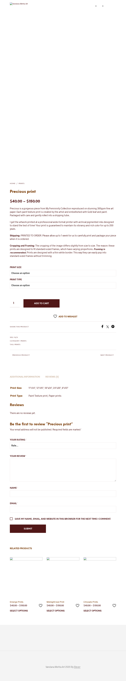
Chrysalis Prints (91, 602)
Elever (77, 667)
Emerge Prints (16, 602)
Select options (19, 611)
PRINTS (21, 184)
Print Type (16, 280)
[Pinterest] (113, 327)
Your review (18, 456)
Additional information (25, 377)
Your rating (18, 440)
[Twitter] (108, 327)
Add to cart (41, 303)
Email (14, 504)
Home (12, 184)
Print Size (15, 267)
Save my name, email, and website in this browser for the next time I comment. (63, 519)
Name (14, 488)
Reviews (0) (52, 377)
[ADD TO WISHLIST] (41, 604)
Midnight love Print (55, 602)
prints (17, 345)
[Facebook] (103, 327)
